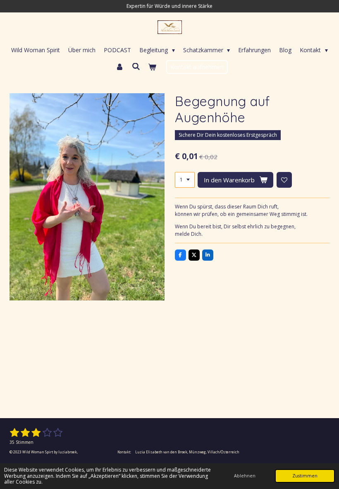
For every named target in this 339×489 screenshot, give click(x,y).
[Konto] (119, 66)
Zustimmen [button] (305, 475)
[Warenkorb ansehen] (152, 66)
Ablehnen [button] (244, 475)
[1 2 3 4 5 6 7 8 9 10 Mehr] (185, 180)
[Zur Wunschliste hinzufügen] (284, 180)
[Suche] (136, 66)
